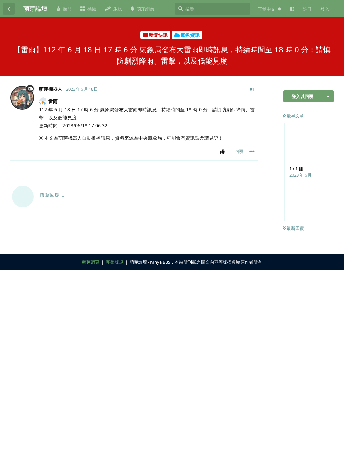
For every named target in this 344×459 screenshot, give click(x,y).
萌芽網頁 (90, 262)
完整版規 (114, 262)
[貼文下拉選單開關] (252, 151)
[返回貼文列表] (9, 9)
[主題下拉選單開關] (328, 96)
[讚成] (223, 151)
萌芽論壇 (35, 8)
